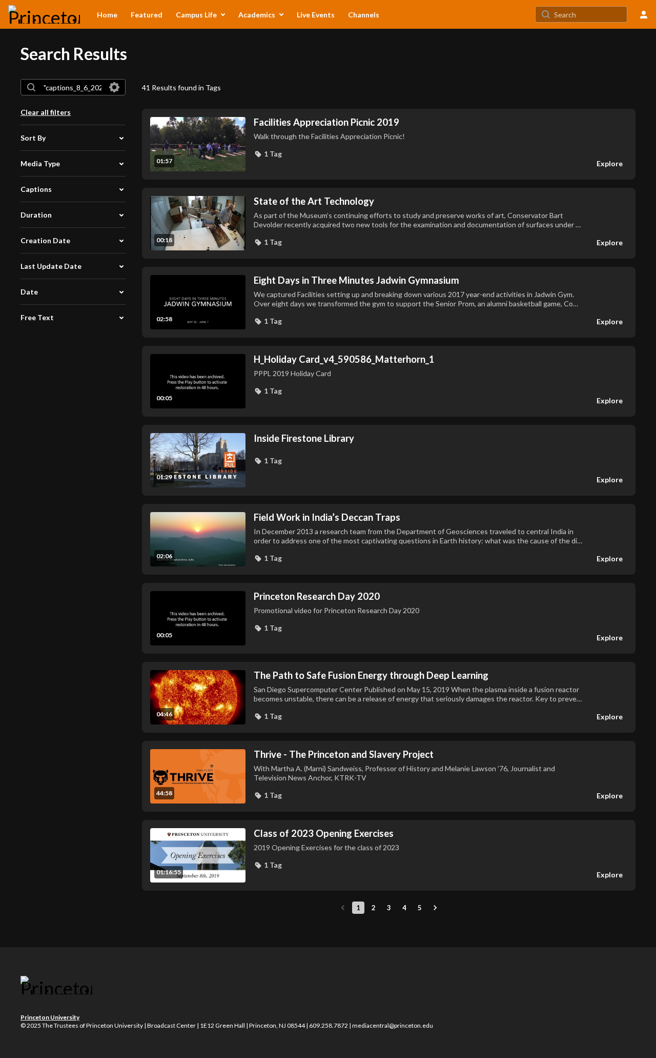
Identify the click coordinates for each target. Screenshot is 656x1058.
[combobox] (73, 87)
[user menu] (644, 14)
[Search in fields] (114, 87)
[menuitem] (107, 14)
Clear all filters (45, 112)
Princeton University (49, 1017)
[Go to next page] (435, 908)
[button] (268, 154)
